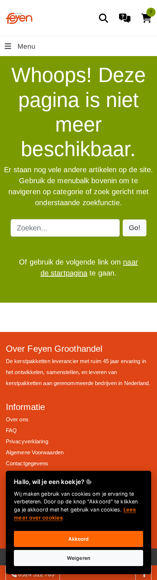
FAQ (11, 430)
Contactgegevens (27, 463)
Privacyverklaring (27, 441)
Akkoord (78, 539)
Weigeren (78, 558)
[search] (103, 18)
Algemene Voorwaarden (35, 452)
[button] (134, 228)
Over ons (17, 419)
